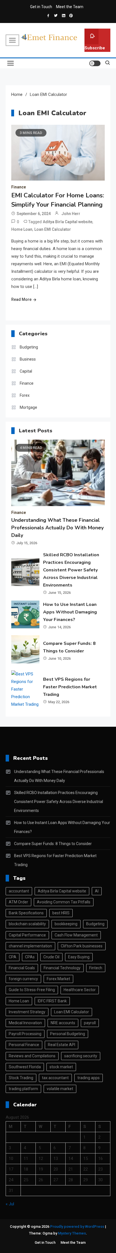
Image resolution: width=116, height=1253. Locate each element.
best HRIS (61, 913)
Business (28, 359)
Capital (26, 371)
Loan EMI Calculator (52, 229)
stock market (61, 1067)
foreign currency (23, 979)
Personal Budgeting (67, 1034)
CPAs (30, 957)
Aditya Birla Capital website (67, 222)
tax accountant (55, 1078)
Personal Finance (24, 1044)
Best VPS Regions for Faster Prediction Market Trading (70, 687)
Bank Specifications (26, 913)
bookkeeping (66, 924)
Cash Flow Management (76, 935)
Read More (21, 299)
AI (97, 891)
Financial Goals (22, 968)
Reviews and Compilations (32, 1056)
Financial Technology (62, 968)
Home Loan (21, 229)
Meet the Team (69, 6)
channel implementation (30, 946)
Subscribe (94, 47)
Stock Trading (21, 1078)
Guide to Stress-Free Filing (32, 989)
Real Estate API (61, 1044)
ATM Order (18, 902)
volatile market (60, 1088)
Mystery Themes (72, 1233)
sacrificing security (80, 1056)
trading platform (23, 1088)
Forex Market (58, 979)
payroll (90, 1023)
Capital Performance (27, 935)
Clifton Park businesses (81, 946)
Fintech (95, 968)
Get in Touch (41, 6)
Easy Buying (79, 957)
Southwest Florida (25, 1067)
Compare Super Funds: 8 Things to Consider (53, 843)
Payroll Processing (25, 1034)
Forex (25, 395)
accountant (19, 891)
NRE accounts (63, 1023)
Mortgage (28, 407)
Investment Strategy (27, 1012)
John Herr (70, 213)
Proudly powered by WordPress (77, 1226)
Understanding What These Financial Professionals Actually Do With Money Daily (57, 528)
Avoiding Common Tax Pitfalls (63, 902)
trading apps (88, 1078)
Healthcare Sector (80, 989)
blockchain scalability (27, 924)
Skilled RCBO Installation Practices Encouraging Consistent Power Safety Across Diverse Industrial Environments (71, 570)
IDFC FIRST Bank (52, 1001)
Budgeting (29, 347)
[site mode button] (95, 63)
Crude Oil (51, 957)
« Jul (10, 1203)
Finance (18, 187)
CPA (12, 957)
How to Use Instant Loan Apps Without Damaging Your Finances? (70, 612)
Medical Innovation (25, 1023)
